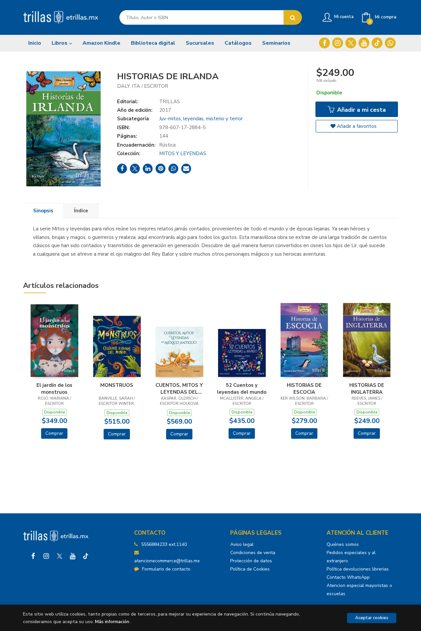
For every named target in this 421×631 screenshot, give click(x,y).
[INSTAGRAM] (337, 42)
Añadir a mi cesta (360, 110)
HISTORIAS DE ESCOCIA (304, 388)
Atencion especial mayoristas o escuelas (359, 589)
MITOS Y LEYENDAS (182, 153)
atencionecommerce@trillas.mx (167, 561)
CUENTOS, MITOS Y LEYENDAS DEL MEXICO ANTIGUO (179, 388)
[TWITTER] (350, 42)
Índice (81, 210)
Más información (112, 622)
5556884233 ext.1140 (164, 544)
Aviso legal (242, 544)
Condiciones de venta (252, 552)
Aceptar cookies (371, 618)
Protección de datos (251, 561)
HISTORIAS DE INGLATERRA (366, 388)
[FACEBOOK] (324, 42)
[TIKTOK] (377, 42)
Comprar (54, 433)
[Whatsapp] (390, 42)
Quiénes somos (343, 544)
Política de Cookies (250, 569)
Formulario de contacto (166, 569)
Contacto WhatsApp (348, 577)
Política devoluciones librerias (358, 569)
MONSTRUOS (116, 385)
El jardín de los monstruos (54, 388)
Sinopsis (43, 210)
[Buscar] (293, 17)
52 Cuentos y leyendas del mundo (241, 388)
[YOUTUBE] (364, 42)
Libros (60, 43)
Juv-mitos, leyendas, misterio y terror (201, 118)
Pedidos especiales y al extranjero (351, 556)
